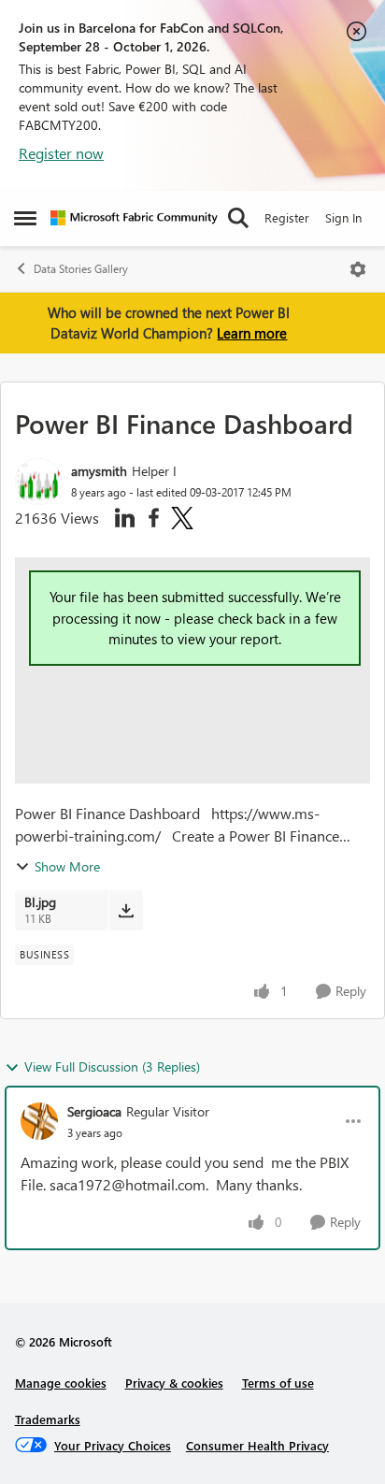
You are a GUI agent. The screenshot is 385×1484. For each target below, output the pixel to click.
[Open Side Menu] (25, 218)
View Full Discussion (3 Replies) (112, 1066)
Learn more (252, 333)
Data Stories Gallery (81, 269)
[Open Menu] (358, 269)
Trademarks (47, 1419)
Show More (67, 866)
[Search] (238, 218)
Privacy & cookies (174, 1382)
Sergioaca (94, 1111)
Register (286, 217)
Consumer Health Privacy (257, 1445)
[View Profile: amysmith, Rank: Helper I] (38, 481)
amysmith (99, 471)
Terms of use (278, 1382)
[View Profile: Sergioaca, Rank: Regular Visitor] (39, 1121)
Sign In (343, 217)
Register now (61, 153)
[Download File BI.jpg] (125, 909)
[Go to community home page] (134, 217)
